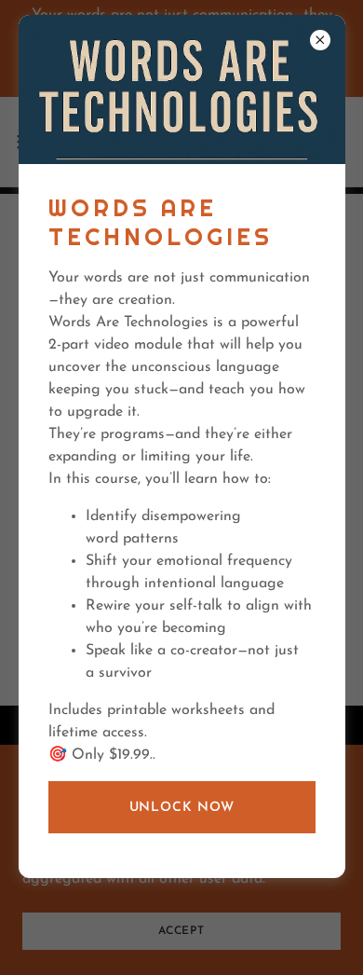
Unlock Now (182, 808)
